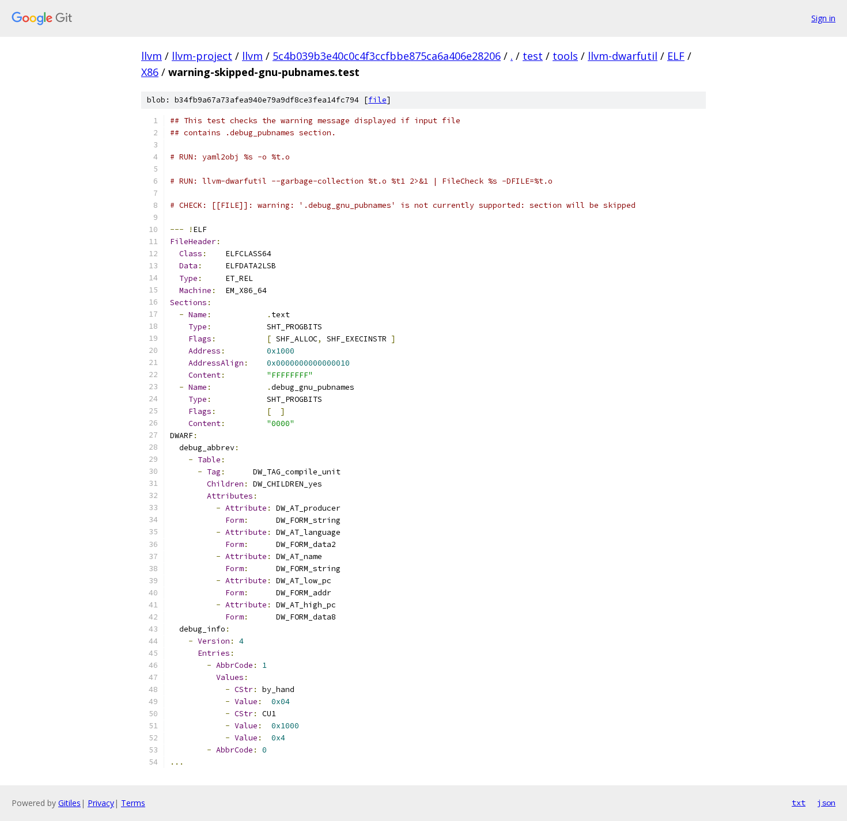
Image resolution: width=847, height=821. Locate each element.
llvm (151, 56)
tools (565, 56)
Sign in (823, 18)
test (533, 56)
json (826, 802)
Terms (133, 802)
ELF (676, 56)
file (377, 100)
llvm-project (202, 56)
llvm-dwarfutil (622, 56)
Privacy (101, 802)
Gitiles (69, 802)
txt (799, 802)
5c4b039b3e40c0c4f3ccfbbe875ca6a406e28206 (387, 56)
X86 (149, 72)
